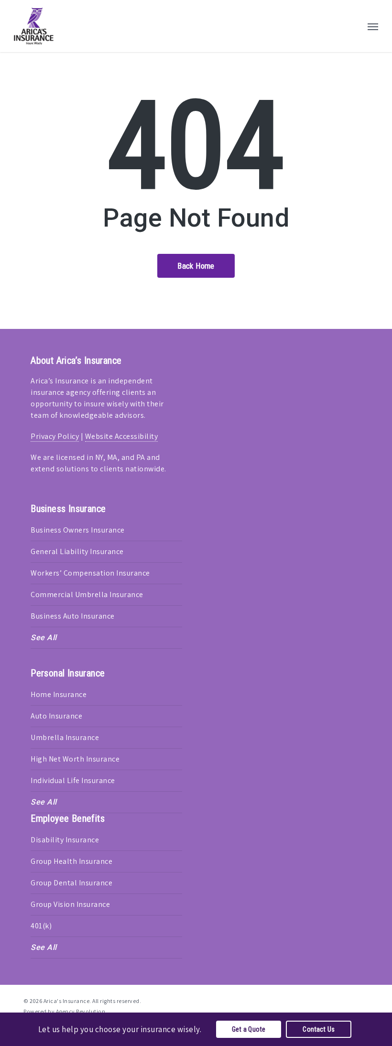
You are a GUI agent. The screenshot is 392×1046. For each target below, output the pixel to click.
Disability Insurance (65, 840)
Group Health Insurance (71, 861)
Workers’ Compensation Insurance (90, 573)
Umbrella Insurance (65, 737)
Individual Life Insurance (73, 780)
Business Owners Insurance (78, 530)
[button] (373, 26)
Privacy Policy (55, 436)
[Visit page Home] (33, 26)
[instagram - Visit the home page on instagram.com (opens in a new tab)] (364, 1000)
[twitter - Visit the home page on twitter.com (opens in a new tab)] (312, 1000)
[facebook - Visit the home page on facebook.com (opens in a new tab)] (330, 1000)
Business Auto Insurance (73, 616)
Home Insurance (59, 694)
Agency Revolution (81, 1011)
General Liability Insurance (77, 551)
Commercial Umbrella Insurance (87, 594)
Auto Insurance (56, 716)
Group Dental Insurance (71, 883)
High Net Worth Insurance (75, 759)
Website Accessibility (121, 436)
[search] (354, 26)
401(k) (41, 926)
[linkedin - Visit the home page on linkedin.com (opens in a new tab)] (347, 1000)
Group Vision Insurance (70, 904)
